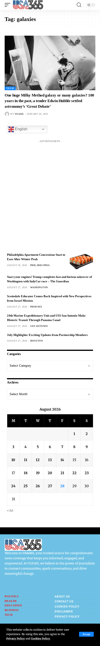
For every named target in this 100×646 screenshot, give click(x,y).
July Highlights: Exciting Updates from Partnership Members (47, 335)
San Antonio (39, 326)
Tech (10, 88)
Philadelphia (40, 265)
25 (25, 486)
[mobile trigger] (9, 5)
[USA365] (28, 5)
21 (62, 473)
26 (38, 486)
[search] (79, 5)
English (20, 129)
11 (25, 460)
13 (50, 460)
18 (25, 473)
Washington (39, 287)
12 (38, 460)
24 (13, 486)
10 (13, 460)
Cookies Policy (40, 638)
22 (74, 473)
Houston (36, 340)
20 (50, 473)
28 (62, 486)
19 (38, 473)
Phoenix (36, 306)
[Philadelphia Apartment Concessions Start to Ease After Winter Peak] (81, 261)
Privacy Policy (15, 638)
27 (50, 486)
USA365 (19, 114)
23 (87, 473)
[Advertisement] (50, 195)
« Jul (10, 510)
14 (62, 460)
